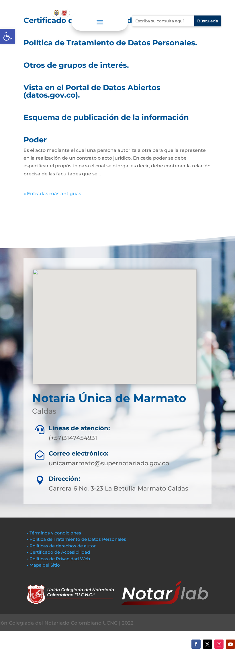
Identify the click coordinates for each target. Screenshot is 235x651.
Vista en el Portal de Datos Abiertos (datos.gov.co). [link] (91, 91)
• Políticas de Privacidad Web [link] (58, 558)
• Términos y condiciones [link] (54, 533)
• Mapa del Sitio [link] (44, 565)
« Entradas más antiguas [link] (52, 193)
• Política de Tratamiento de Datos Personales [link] (76, 539)
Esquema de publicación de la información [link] (106, 117)
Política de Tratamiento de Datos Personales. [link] (110, 42)
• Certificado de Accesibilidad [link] (58, 552)
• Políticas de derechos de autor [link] (61, 546)
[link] (7, 36)
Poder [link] (35, 139)
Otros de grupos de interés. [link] (76, 65)
